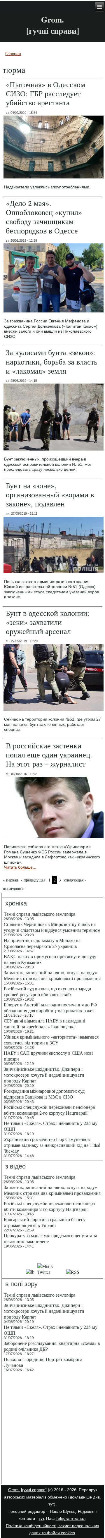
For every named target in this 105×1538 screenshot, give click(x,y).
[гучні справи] (34, 1489)
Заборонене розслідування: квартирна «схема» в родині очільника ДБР (52, 1346)
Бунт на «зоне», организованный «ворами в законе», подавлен (50, 494)
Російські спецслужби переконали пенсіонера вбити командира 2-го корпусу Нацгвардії (49, 1110)
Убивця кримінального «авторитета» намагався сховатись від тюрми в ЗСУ (51, 1040)
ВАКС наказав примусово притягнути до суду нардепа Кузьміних (50, 959)
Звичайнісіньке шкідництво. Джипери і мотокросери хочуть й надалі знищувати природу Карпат (44, 1075)
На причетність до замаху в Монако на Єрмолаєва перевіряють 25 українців (42, 943)
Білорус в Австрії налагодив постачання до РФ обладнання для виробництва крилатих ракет (50, 1007)
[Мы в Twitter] (50, 1272)
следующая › (75, 880)
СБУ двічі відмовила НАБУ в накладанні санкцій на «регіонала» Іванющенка (44, 1024)
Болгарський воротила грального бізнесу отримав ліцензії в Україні (44, 1222)
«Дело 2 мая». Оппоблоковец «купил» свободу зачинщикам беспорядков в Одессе (44, 217)
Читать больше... (20, 867)
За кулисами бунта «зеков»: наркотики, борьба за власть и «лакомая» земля (51, 361)
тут (51, 1504)
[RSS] (72, 1272)
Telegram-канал (70, 1518)
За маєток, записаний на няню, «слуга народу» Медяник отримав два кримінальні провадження (52, 975)
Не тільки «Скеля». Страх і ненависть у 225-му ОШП (50, 1126)
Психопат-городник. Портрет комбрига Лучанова (43, 1362)
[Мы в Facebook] (30, 1272)
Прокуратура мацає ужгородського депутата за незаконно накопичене (50, 1238)
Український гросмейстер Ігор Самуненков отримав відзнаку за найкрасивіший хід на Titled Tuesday (52, 1145)
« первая (10, 880)
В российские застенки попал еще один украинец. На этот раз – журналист (49, 754)
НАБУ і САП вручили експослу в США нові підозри (48, 1056)
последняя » (13, 888)
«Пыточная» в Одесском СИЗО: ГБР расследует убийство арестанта (45, 93)
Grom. (52, 19)
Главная (13, 53)
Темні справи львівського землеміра (39, 914)
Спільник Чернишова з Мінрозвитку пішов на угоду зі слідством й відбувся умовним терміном (52, 927)
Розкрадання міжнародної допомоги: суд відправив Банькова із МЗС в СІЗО (44, 1094)
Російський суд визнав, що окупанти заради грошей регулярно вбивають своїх (47, 991)
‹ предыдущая (33, 880)
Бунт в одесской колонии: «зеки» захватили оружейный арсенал (47, 622)
